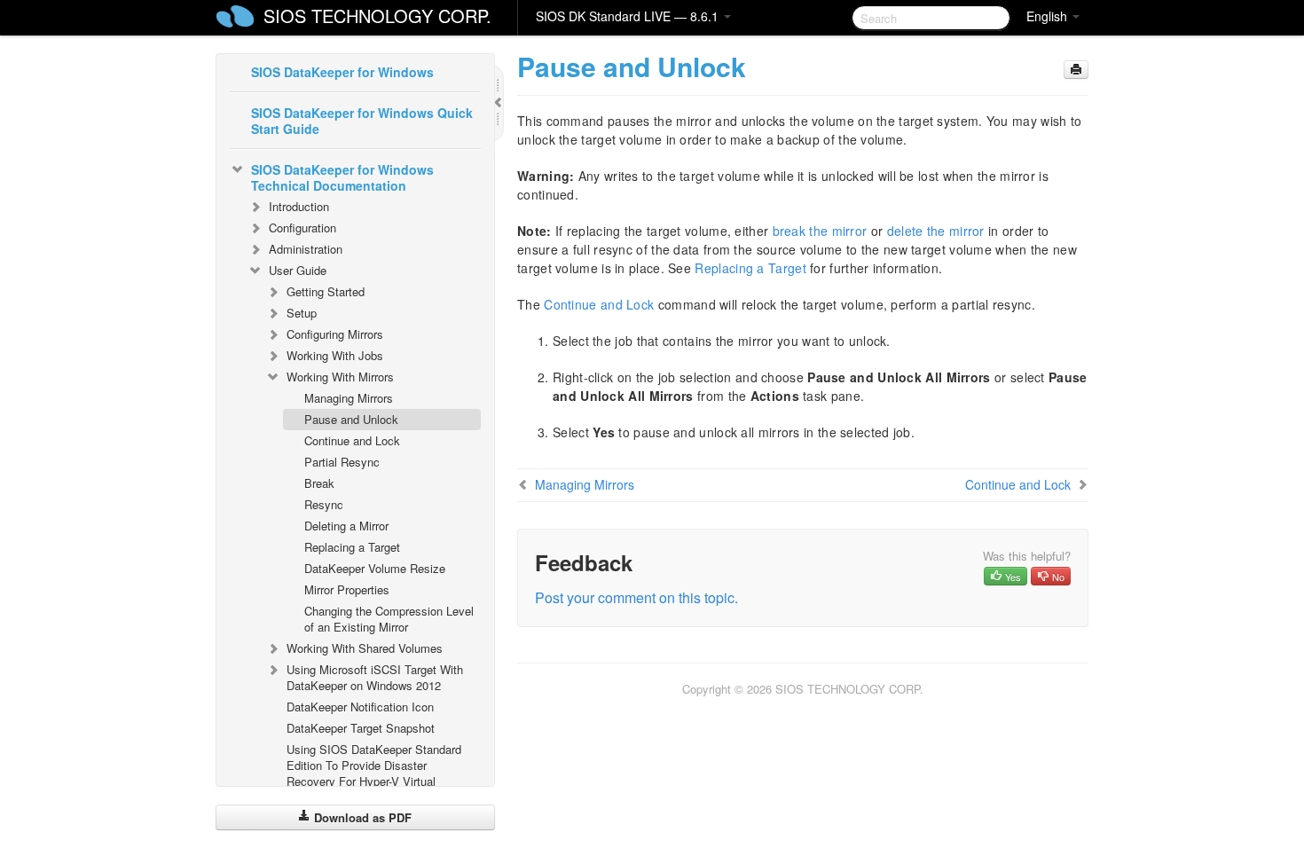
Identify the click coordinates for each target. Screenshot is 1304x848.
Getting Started (326, 291)
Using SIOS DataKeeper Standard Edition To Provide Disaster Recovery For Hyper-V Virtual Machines (374, 773)
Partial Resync (342, 461)
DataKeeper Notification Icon (360, 706)
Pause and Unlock (351, 419)
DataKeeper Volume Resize (374, 568)
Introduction (299, 206)
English (1048, 16)
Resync (323, 504)
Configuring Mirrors (335, 334)
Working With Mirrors (340, 376)
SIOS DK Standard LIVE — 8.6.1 (629, 16)
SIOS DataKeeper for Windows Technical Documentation (342, 177)
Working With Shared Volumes (365, 648)
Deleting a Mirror (346, 525)
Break (319, 483)
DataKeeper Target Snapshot (361, 727)
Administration (305, 248)
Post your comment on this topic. (636, 597)
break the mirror (820, 230)
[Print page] (1076, 69)
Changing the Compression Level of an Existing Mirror (389, 618)
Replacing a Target (352, 546)
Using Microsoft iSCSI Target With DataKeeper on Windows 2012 (375, 677)
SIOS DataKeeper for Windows (342, 72)
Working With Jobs (335, 355)
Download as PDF (361, 817)
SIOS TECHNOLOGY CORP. (377, 15)
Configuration (302, 227)
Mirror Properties (346, 589)
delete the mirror (936, 230)
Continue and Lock (352, 440)
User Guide (297, 270)
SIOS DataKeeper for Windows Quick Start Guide (362, 120)
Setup (302, 312)
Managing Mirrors (348, 397)
